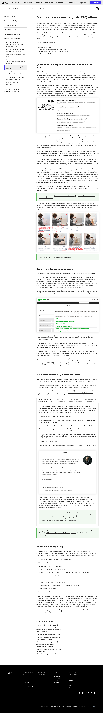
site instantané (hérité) (72, 391)
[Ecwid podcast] (79, 692)
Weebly (71, 680)
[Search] (97, 8)
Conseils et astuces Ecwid (36, 9)
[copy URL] (47, 67)
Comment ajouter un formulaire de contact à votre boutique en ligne (15, 44)
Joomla (71, 678)
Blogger (87, 188)
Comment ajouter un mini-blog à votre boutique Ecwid (15, 50)
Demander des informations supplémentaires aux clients (14, 73)
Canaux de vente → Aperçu (69, 420)
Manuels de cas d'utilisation (12, 34)
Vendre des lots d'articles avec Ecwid (15, 55)
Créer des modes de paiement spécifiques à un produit (15, 78)
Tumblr (64, 188)
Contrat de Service (66, 706)
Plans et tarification (58, 678)
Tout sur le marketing (10, 21)
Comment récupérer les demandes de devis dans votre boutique (15, 61)
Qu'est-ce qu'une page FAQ (46, 47)
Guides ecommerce (20, 9)
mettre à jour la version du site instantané (80, 393)
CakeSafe (60, 207)
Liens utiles (48, 2)
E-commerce (27, 2)
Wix (70, 687)
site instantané (42, 379)
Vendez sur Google (28, 686)
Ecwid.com (56, 676)
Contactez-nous (72, 2)
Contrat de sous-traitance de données (50, 706)
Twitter (38, 190)
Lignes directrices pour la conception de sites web (11, 90)
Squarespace (72, 683)
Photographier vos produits (62, 257)
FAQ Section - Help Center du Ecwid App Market (61, 533)
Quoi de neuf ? (60, 2)
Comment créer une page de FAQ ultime (14, 67)
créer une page (87, 385)
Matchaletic (70, 291)
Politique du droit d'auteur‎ (79, 706)
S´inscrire (96, 3)
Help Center (41, 678)
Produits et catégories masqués (12, 83)
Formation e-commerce (11, 25)
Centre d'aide (8, 9)
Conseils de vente (9, 16)
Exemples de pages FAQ (45, 53)
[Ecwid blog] (76, 692)
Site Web (38, 2)
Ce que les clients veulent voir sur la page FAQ (52, 49)
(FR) (83, 2)
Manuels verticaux (10, 29)
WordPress (50, 188)
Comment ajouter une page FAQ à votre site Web (53, 51)
